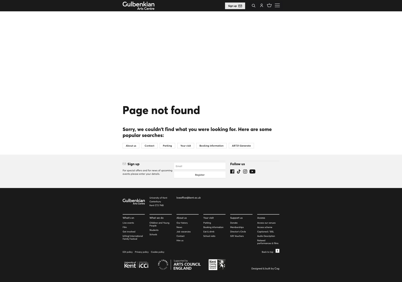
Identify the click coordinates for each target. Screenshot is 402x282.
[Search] (254, 6)
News (179, 227)
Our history (182, 222)
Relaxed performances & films (267, 242)
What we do (156, 217)
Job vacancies (184, 231)
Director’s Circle (238, 231)
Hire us (180, 240)
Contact (149, 145)
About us (131, 145)
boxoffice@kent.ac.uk (189, 197)
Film (125, 227)
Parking (167, 145)
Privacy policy (142, 252)
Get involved (129, 231)
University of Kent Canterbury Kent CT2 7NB (158, 201)
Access (261, 217)
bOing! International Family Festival (133, 237)
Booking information (211, 145)
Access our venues (266, 222)
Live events (128, 222)
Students (153, 230)
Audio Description (266, 236)
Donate (234, 222)
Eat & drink (208, 231)
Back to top (268, 252)
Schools (153, 234)
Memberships (237, 227)
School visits (209, 236)
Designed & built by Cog (265, 268)
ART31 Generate (241, 145)
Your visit (185, 145)
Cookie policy (157, 252)
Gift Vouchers (237, 236)
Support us (236, 217)
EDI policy (128, 252)
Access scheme (264, 227)
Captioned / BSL (265, 231)
